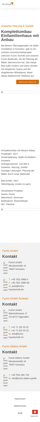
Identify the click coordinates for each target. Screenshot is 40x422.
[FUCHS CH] (35, 412)
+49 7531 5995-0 (19, 279)
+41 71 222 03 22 (20, 327)
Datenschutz (20, 406)
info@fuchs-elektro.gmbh (24, 378)
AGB (20, 413)
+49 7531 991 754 (20, 375)
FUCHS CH (34, 416)
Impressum (20, 398)
